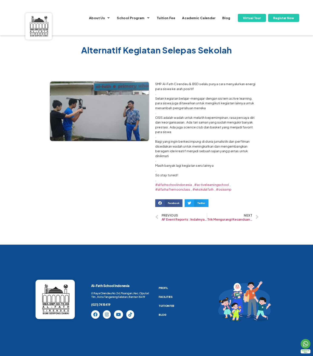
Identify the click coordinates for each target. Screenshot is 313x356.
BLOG (162, 314)
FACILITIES (165, 297)
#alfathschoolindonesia (173, 184)
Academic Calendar (198, 18)
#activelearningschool (211, 184)
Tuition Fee (166, 18)
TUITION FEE (166, 305)
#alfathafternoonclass (172, 189)
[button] (168, 203)
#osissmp (224, 189)
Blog (226, 18)
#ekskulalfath (203, 189)
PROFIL (163, 288)
